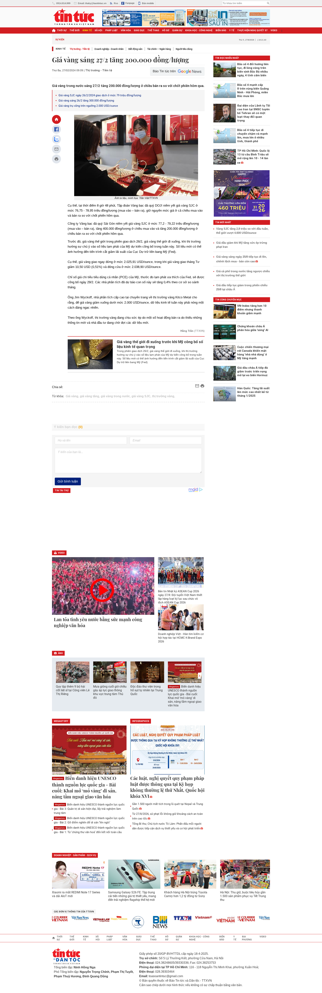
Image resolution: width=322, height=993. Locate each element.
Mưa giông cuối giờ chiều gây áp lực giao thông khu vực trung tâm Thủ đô (110, 692)
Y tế (231, 30)
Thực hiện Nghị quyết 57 (252, 30)
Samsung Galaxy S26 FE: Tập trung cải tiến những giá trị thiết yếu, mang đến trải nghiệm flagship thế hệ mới (132, 896)
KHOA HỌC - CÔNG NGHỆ (199, 30)
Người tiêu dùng (184, 49)
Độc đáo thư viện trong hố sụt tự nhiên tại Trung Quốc (146, 690)
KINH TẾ (87, 30)
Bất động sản (135, 49)
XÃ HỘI (98, 30)
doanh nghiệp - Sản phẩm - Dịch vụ (75, 855)
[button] (199, 676)
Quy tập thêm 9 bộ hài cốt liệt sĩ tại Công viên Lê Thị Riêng (72, 690)
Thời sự (62, 30)
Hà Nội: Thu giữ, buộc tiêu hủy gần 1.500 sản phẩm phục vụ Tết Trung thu (243, 896)
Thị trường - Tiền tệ (80, 49)
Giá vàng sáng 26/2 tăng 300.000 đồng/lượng (86, 100)
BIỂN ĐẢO (221, 30)
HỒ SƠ (165, 30)
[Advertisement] (128, 413)
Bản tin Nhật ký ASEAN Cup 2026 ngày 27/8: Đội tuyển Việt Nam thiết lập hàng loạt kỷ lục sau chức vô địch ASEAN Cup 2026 (180, 597)
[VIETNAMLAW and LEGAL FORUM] (89, 920)
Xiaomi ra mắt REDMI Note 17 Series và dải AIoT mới (76, 894)
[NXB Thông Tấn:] (128, 922)
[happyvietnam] (106, 918)
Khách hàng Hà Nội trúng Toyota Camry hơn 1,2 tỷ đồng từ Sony (185, 894)
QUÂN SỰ (177, 30)
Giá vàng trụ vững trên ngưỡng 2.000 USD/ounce (88, 105)
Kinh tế (61, 48)
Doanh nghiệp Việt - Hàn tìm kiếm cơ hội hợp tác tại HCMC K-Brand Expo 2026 (181, 637)
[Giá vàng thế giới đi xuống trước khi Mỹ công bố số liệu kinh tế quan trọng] (90, 354)
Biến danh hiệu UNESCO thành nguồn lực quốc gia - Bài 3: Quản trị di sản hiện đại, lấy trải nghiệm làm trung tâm (89, 809)
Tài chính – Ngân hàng (159, 49)
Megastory (174, 687)
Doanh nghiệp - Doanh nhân (109, 49)
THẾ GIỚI (75, 30)
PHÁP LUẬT (111, 30)
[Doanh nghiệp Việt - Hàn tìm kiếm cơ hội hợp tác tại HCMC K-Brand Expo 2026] (181, 617)
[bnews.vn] (149, 922)
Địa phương (247, 938)
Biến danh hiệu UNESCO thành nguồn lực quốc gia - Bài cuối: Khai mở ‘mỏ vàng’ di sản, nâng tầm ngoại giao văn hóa (184, 696)
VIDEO (274, 30)
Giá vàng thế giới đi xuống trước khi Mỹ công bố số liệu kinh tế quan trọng (160, 344)
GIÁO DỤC (139, 30)
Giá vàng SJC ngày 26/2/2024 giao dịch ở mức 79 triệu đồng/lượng (100, 95)
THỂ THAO (153, 30)
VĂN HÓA (126, 30)
